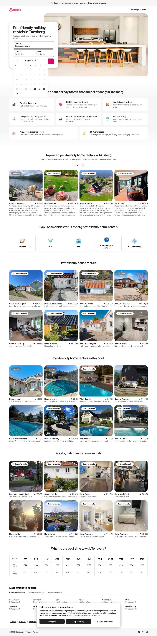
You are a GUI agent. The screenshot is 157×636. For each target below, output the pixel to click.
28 (35, 89)
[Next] (83, 165)
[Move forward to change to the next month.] (44, 60)
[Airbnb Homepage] (15, 9)
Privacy (28, 632)
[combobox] (33, 46)
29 (40, 89)
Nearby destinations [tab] (17, 593)
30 (44, 89)
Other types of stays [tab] (36, 593)
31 (17, 94)
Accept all (52, 622)
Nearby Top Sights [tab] (55, 593)
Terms (35, 632)
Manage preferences (105, 622)
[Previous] (74, 165)
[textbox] (23, 54)
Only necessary (78, 622)
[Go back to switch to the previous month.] (17, 60)
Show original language (97, 3)
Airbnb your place (138, 9)
